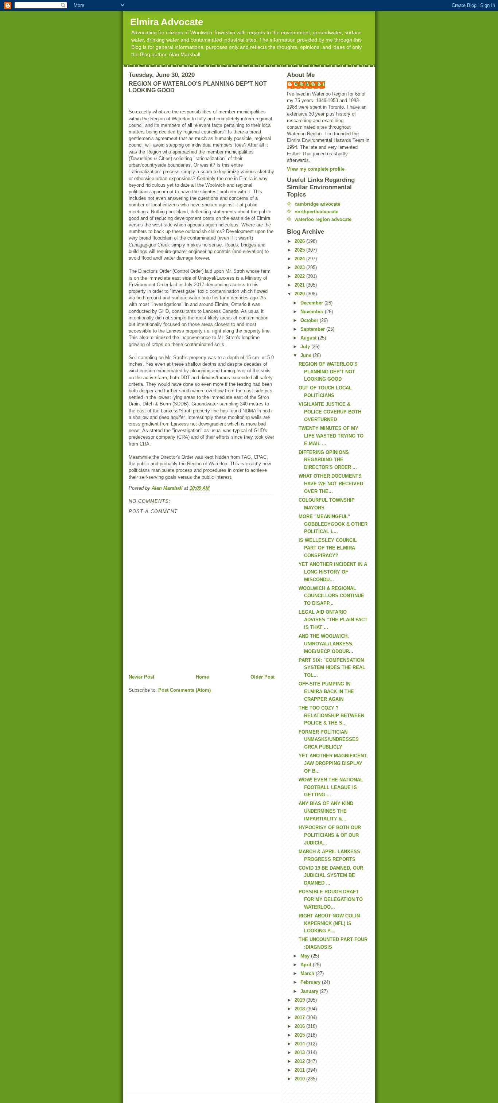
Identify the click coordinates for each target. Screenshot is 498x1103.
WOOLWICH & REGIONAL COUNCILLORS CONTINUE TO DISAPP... (331, 596)
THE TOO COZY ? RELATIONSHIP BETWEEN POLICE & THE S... (331, 715)
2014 (300, 1043)
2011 (300, 1070)
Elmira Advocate (166, 21)
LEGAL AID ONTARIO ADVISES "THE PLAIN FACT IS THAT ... (333, 619)
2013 (300, 1052)
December (312, 303)
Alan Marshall (309, 84)
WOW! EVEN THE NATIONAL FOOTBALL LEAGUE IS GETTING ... (331, 787)
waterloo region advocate (323, 219)
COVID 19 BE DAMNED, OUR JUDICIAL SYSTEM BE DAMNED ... (331, 875)
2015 (300, 1035)
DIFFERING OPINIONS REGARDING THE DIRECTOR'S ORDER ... (328, 460)
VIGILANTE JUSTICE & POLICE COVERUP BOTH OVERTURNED (330, 411)
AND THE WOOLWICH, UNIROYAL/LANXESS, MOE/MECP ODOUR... (326, 643)
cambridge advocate (317, 204)
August (309, 338)
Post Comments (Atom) (184, 690)
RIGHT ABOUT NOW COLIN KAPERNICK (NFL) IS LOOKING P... (329, 923)
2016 (300, 1026)
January (310, 991)
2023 (300, 267)
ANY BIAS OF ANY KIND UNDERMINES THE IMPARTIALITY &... (326, 811)
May (305, 956)
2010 (300, 1078)
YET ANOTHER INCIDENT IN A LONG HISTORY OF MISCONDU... (333, 572)
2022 (300, 276)
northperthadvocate (316, 211)
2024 (300, 258)
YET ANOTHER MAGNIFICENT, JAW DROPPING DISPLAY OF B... (333, 763)
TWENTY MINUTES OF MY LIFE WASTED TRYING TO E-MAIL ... (331, 436)
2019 (300, 1000)
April (306, 964)
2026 (300, 241)
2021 (300, 285)
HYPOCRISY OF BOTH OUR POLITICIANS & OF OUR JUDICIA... (330, 835)
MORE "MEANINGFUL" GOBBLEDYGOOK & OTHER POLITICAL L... (333, 524)
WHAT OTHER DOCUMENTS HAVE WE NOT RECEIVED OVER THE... (331, 483)
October (310, 320)
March (308, 973)
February (311, 982)
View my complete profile (316, 169)
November (312, 311)
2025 (300, 250)
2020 (300, 293)
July (305, 346)
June (306, 355)
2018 (300, 1008)
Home (202, 677)
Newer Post (141, 677)
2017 (300, 1017)
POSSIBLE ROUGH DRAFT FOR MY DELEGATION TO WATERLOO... (331, 899)
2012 (300, 1061)
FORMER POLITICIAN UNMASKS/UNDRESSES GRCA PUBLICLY (329, 739)
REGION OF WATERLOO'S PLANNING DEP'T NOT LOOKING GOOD (328, 371)
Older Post (262, 677)
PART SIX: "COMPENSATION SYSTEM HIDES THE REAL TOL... (332, 667)
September (313, 329)
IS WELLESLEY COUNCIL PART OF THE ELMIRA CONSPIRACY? (328, 547)
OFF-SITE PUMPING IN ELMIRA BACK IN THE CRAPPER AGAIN (326, 691)
